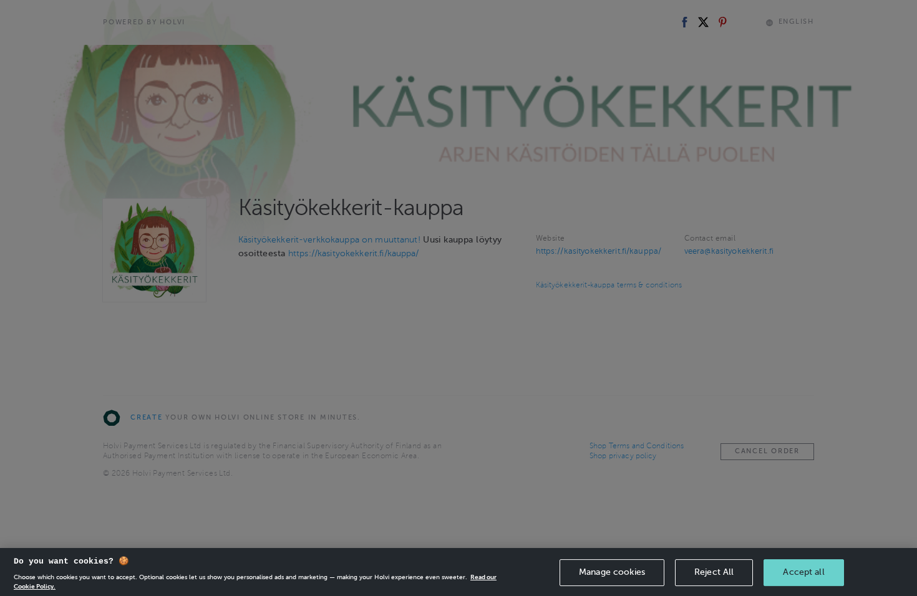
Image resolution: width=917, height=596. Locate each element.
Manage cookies (612, 572)
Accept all (803, 572)
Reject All (714, 572)
